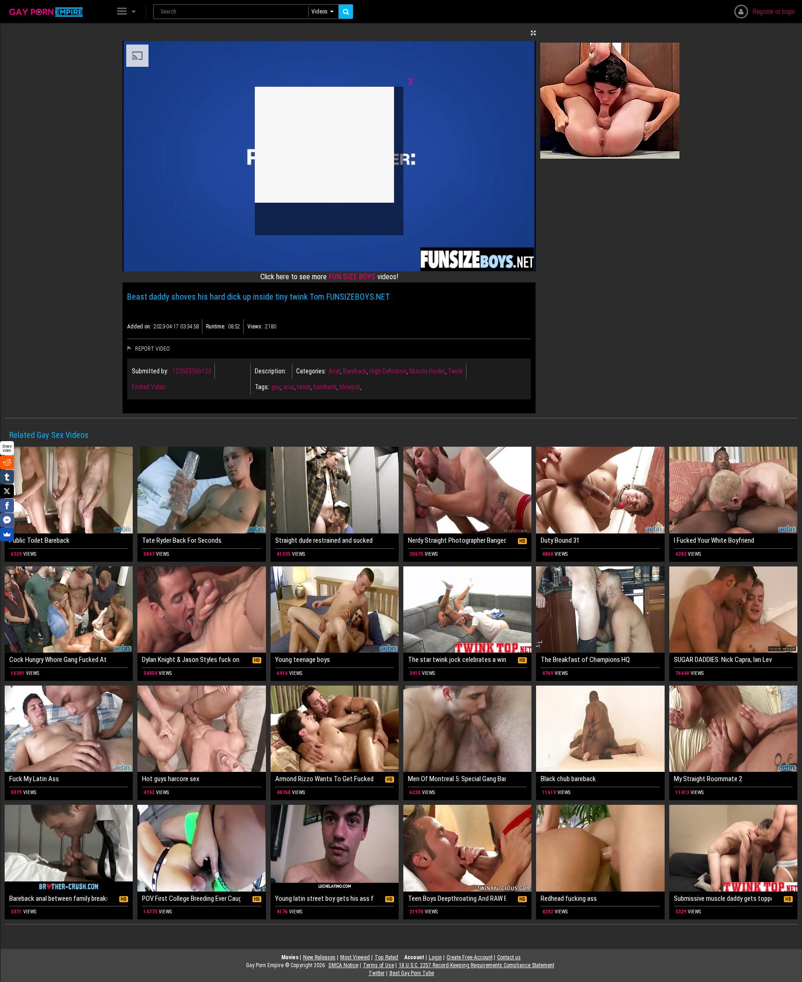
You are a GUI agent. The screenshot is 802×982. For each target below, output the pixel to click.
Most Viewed (355, 957)
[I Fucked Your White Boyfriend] (733, 490)
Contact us (509, 957)
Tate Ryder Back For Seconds (181, 540)
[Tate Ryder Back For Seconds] (201, 490)
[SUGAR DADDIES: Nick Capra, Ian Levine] (733, 609)
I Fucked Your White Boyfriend (714, 540)
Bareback (355, 371)
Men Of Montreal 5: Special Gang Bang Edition (457, 779)
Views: (255, 326)
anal (288, 387)
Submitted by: (150, 371)
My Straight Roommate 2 (708, 779)
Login (435, 957)
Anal (334, 371)
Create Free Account (469, 957)
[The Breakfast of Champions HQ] (600, 609)
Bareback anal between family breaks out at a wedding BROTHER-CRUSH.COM (58, 898)
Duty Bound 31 (560, 540)
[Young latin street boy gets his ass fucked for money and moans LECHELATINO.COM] (335, 848)
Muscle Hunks (427, 371)
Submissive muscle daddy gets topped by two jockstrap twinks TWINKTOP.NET (723, 898)
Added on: (139, 326)
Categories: (311, 371)
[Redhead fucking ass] (600, 848)
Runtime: (216, 326)
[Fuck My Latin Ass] (69, 729)
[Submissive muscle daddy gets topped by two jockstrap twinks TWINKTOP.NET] (733, 848)
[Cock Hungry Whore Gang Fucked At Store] (69, 609)
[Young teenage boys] (335, 609)
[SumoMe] (7, 534)
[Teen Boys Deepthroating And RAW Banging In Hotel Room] (467, 848)
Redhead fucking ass (569, 898)
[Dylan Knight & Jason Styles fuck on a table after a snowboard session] (201, 609)
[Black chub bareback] (600, 729)
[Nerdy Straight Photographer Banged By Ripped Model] (467, 490)
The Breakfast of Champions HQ (585, 659)
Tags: (262, 387)
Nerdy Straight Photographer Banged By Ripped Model (457, 540)
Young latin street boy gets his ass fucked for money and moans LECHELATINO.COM (324, 898)
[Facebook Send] (7, 520)
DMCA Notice (343, 965)
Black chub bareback (568, 779)
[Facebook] (7, 506)
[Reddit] (7, 462)
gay (276, 387)
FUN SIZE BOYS (352, 276)
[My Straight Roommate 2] (733, 729)
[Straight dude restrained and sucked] (335, 490)
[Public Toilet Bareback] (69, 490)
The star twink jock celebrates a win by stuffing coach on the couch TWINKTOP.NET (457, 659)
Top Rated (386, 957)
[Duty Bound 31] (600, 490)
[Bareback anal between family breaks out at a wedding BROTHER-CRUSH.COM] (69, 848)
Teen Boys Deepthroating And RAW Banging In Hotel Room (457, 898)
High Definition (388, 371)
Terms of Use (378, 965)
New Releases (319, 957)
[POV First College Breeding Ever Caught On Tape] (201, 848)
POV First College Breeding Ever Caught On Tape (191, 898)
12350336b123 (191, 371)
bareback (324, 387)
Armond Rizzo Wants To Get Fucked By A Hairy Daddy (324, 779)
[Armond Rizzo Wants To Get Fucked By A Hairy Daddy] (335, 729)
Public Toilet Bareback (39, 540)
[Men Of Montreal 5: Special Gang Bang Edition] (467, 729)
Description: (270, 371)
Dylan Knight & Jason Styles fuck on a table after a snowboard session (191, 659)
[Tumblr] (7, 477)
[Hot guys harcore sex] (201, 729)
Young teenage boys (302, 659)
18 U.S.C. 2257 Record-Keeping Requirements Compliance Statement (476, 965)
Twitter (377, 973)
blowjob (349, 387)
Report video (152, 349)
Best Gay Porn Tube (411, 973)
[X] (7, 491)
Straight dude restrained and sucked (324, 540)
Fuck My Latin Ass (34, 779)
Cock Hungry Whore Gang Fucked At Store (58, 659)
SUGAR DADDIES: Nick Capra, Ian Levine (723, 659)
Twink (455, 371)
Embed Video (149, 387)
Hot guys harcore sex (171, 779)
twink (303, 387)
